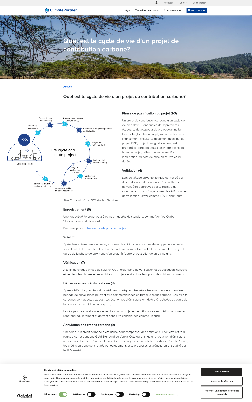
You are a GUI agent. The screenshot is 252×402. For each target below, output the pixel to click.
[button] (156, 3)
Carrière (184, 2)
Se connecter (199, 2)
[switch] (91, 394)
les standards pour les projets (107, 228)
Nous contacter (197, 10)
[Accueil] (61, 10)
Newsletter (169, 2)
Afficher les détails (165, 394)
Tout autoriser (222, 371)
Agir (127, 10)
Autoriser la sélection (222, 381)
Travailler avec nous (147, 10)
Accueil (67, 87)
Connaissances (172, 10)
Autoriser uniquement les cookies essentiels (222, 392)
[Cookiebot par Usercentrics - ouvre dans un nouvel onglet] (24, 396)
